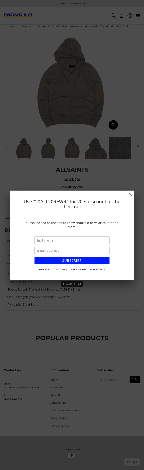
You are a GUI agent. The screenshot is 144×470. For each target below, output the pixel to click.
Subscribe (72, 260)
